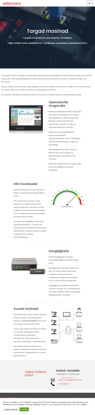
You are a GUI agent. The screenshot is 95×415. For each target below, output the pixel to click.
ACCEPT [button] (24, 409)
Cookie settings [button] (11, 409)
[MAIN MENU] (90, 3)
